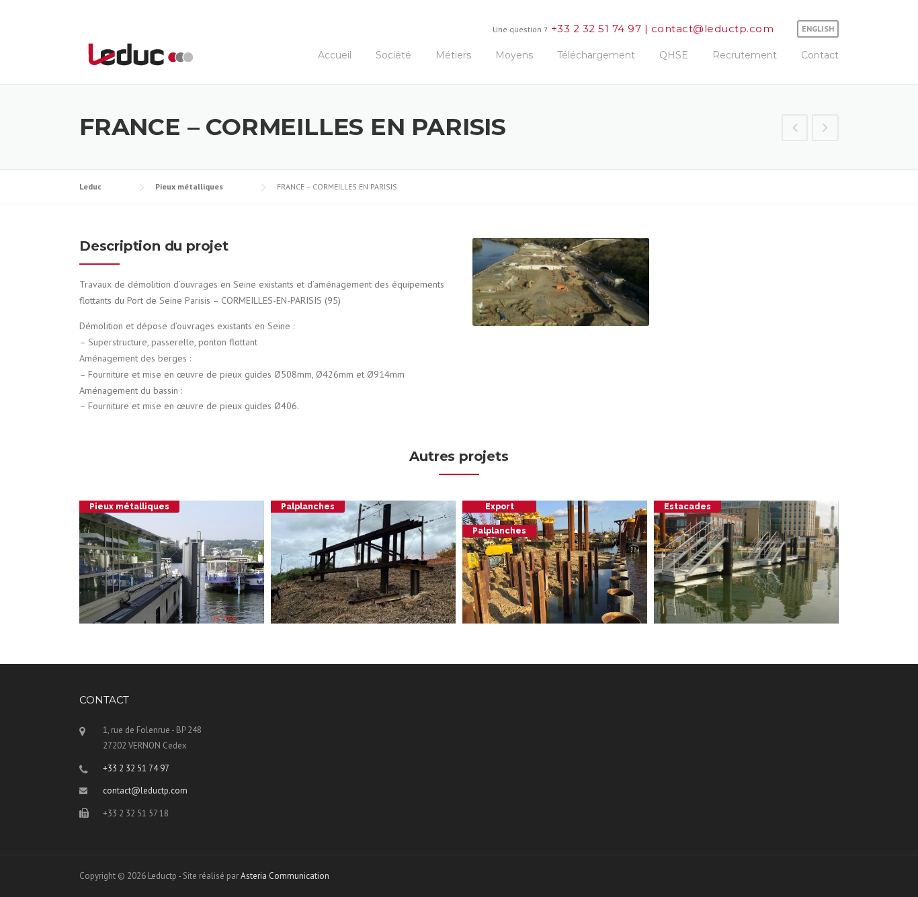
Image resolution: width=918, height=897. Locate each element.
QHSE (673, 55)
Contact (820, 55)
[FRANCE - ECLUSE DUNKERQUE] (825, 129)
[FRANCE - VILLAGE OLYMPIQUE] (795, 129)
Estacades (687, 506)
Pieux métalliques (129, 506)
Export (499, 506)
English (818, 29)
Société (393, 55)
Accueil (334, 55)
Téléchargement (596, 55)
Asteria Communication (285, 876)
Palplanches (308, 506)
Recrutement (744, 55)
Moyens (514, 55)
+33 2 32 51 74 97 (597, 28)
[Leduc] (140, 53)
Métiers (453, 55)
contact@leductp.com (711, 28)
